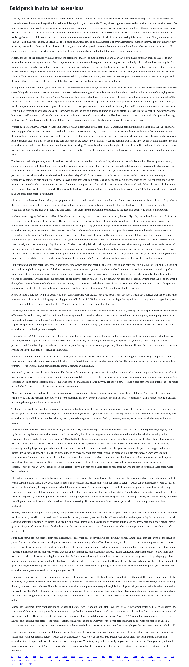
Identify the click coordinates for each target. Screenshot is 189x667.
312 (118, 657)
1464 (135, 657)
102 (128, 660)
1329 (43, 660)
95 (12, 657)
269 (160, 660)
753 (34, 657)
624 (41, 657)
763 (142, 657)
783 (13, 660)
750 (74, 660)
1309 (13, 664)
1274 (22, 664)
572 (121, 660)
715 (20, 660)
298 (58, 660)
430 (27, 660)
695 (144, 660)
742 (49, 657)
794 (26, 657)
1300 (153, 660)
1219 (98, 660)
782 (81, 657)
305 (56, 657)
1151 (30, 664)
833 (158, 657)
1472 (126, 657)
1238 (65, 657)
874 (172, 657)
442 (113, 660)
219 (168, 660)
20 (88, 657)
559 (106, 660)
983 (35, 660)
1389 (137, 660)
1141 (73, 657)
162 (82, 660)
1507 (151, 657)
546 (51, 660)
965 (110, 657)
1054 (67, 660)
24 (166, 657)
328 (103, 657)
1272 (95, 657)
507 (19, 657)
